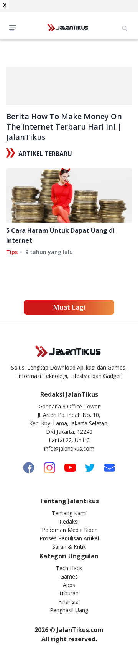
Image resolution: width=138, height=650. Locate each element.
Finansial (69, 601)
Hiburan (69, 593)
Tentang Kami (69, 513)
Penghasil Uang (69, 610)
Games (69, 576)
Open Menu (14, 27)
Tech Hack (69, 568)
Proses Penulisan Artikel (69, 538)
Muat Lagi (69, 307)
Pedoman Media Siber (69, 529)
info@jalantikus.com (69, 448)
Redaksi (69, 521)
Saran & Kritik (69, 546)
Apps (69, 584)
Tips (12, 252)
